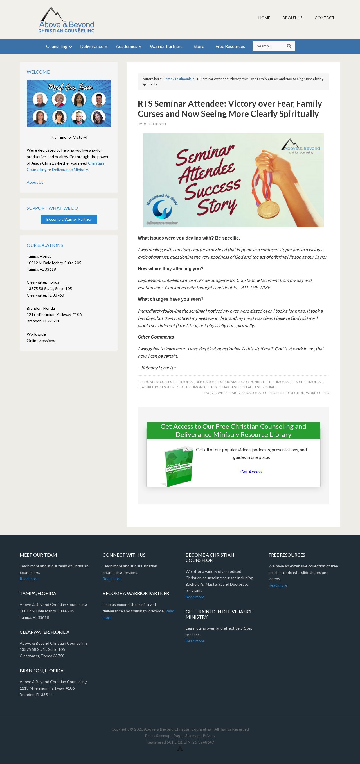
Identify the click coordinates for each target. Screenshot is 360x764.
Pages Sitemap (187, 735)
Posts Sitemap (157, 735)
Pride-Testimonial (191, 387)
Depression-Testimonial (217, 382)
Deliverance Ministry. (70, 169)
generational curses (256, 393)
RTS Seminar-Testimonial (230, 387)
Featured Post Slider (156, 387)
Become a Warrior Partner (69, 219)
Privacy (209, 735)
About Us (35, 182)
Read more (29, 578)
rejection (296, 393)
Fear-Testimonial (307, 382)
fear (232, 393)
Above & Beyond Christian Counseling (67, 20)
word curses (317, 393)
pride (280, 393)
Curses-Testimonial (177, 382)
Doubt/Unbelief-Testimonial (264, 382)
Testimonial (264, 387)
